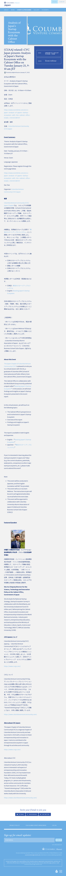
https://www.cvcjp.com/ (12, 666)
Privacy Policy (15, 825)
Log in (54, 1)
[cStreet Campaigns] (61, 871)
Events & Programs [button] (24, 10)
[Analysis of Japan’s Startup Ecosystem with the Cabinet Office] (45, 30)
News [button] (13, 10)
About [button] (6, 10)
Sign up (61, 1)
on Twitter (45, 814)
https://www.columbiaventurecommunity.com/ (20, 714)
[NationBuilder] (57, 871)
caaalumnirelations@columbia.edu (32, 855)
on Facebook (33, 814)
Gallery (36, 10)
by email (21, 814)
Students (45, 10)
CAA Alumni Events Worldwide (36, 825)
